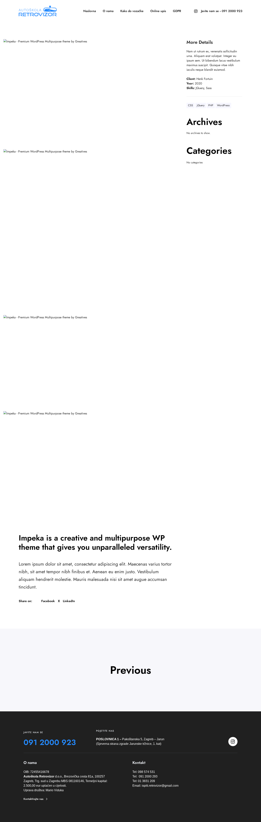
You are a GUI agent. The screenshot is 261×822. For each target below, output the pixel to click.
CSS (190, 105)
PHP (210, 105)
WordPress (223, 105)
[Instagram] (195, 11)
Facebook (48, 601)
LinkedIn (69, 601)
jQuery (200, 105)
